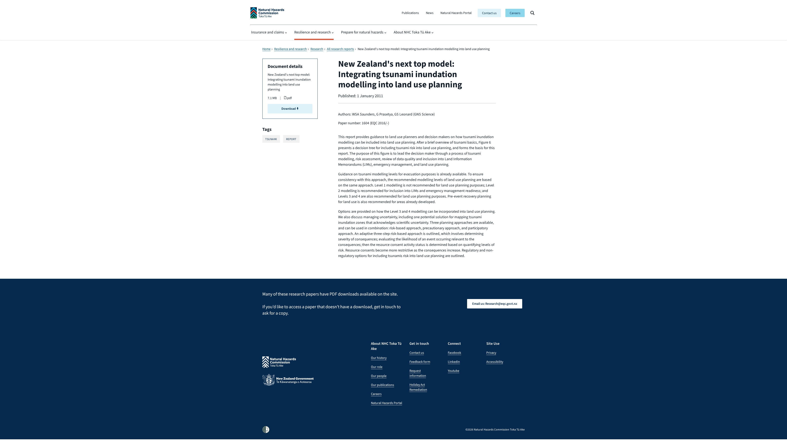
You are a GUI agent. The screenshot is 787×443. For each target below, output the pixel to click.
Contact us (489, 13)
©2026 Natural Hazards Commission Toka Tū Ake (495, 430)
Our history (379, 358)
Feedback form (419, 362)
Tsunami (271, 139)
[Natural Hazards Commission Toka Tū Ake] (267, 12)
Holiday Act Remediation (418, 387)
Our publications (382, 385)
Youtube (453, 371)
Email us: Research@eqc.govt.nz (494, 303)
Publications (410, 13)
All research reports (340, 49)
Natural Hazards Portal (456, 13)
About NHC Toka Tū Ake (412, 32)
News (429, 13)
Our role (376, 367)
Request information (417, 373)
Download (288, 108)
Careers (515, 13)
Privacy (491, 353)
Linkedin (454, 362)
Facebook (454, 353)
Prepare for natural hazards (362, 32)
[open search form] (532, 13)
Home (266, 49)
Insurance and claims (267, 32)
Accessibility (494, 362)
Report (291, 139)
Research (316, 49)
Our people (379, 376)
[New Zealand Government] (288, 383)
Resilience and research (312, 32)
